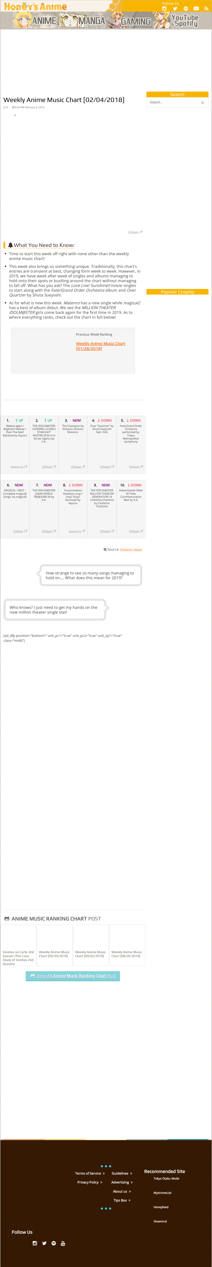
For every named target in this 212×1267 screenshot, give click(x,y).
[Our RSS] (206, 8)
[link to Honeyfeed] (148, 1210)
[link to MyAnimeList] (148, 1196)
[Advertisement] (106, 61)
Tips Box (121, 1200)
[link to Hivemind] (148, 1224)
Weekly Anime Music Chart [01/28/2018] (100, 346)
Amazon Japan (131, 549)
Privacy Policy (88, 1182)
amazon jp (17, 466)
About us (120, 1191)
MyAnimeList (162, 1193)
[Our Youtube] (196, 9)
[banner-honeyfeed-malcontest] (177, 243)
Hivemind (160, 1221)
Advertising (120, 1182)
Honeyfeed (161, 1207)
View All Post (75, 975)
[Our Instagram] (164, 8)
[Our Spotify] (186, 8)
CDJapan (133, 232)
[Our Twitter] (175, 8)
